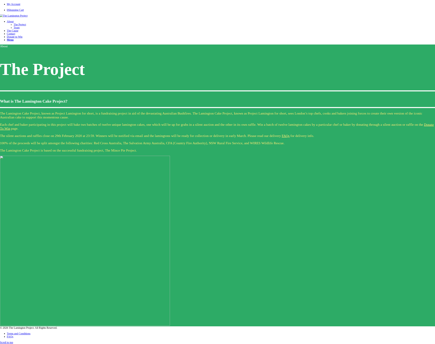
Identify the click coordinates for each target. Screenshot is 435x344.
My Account (13, 4)
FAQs (286, 136)
